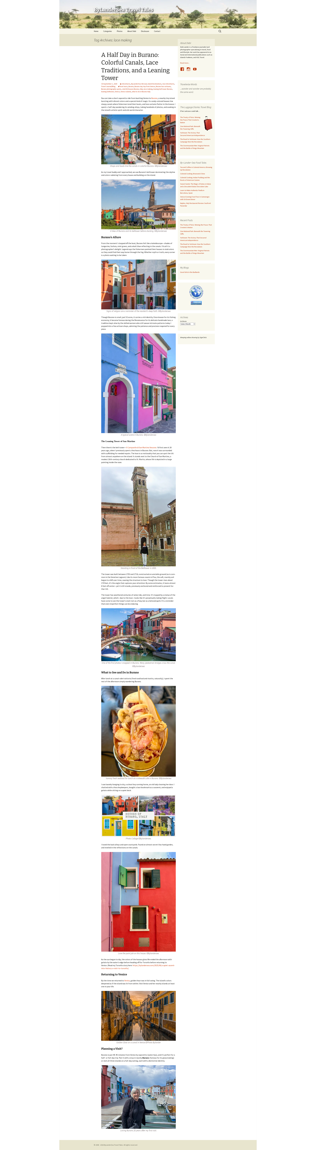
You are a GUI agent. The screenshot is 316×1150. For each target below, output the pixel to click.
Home (96, 31)
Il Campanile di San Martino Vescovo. (141, 447)
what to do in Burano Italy (141, 91)
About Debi (131, 31)
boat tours (124, 86)
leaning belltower (107, 91)
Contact (157, 31)
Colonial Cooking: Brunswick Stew (192, 174)
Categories (107, 31)
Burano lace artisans (163, 86)
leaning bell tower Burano (162, 89)
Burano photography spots (111, 89)
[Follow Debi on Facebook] (183, 70)
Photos (119, 31)
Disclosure (145, 31)
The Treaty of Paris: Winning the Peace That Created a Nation (190, 120)
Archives (183, 321)
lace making (148, 89)
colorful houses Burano (130, 89)
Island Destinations (155, 84)
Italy (141, 89)
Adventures (126, 84)
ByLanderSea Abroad (139, 84)
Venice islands (126, 91)
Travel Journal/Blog (108, 86)
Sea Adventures (168, 84)
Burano (131, 86)
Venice (117, 91)
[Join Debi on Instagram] (189, 70)
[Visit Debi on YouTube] (196, 70)
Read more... (184, 63)
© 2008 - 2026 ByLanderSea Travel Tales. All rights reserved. (116, 1145)
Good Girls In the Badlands (190, 272)
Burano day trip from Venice (145, 86)
